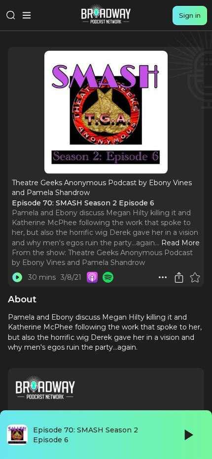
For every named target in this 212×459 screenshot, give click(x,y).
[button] (162, 277)
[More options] (162, 277)
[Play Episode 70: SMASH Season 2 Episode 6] (17, 277)
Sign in (190, 15)
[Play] (187, 435)
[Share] (179, 277)
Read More (180, 242)
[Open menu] (26, 15)
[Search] (10, 15)
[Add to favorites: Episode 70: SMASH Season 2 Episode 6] (194, 277)
